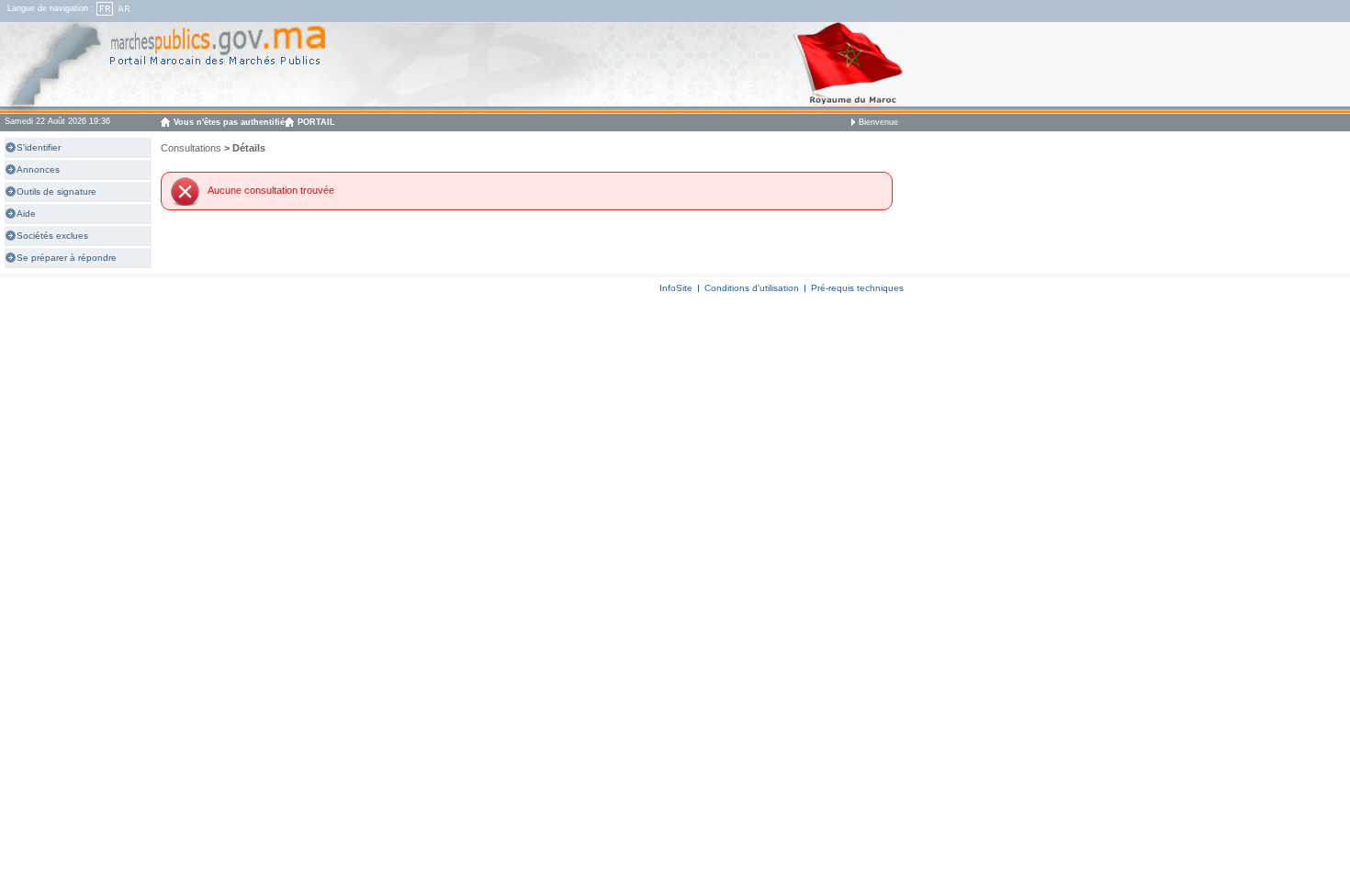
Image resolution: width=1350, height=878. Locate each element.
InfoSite (675, 288)
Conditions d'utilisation (751, 288)
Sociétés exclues (52, 236)
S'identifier (39, 147)
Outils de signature (56, 191)
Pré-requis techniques (857, 288)
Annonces (38, 169)
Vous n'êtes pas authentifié (229, 122)
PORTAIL (316, 122)
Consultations (191, 147)
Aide (26, 213)
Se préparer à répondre (67, 258)
